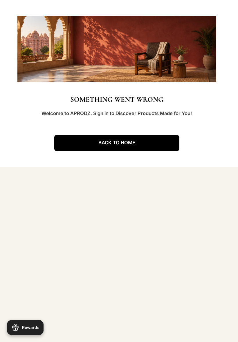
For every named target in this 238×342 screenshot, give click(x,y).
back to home (116, 142)
